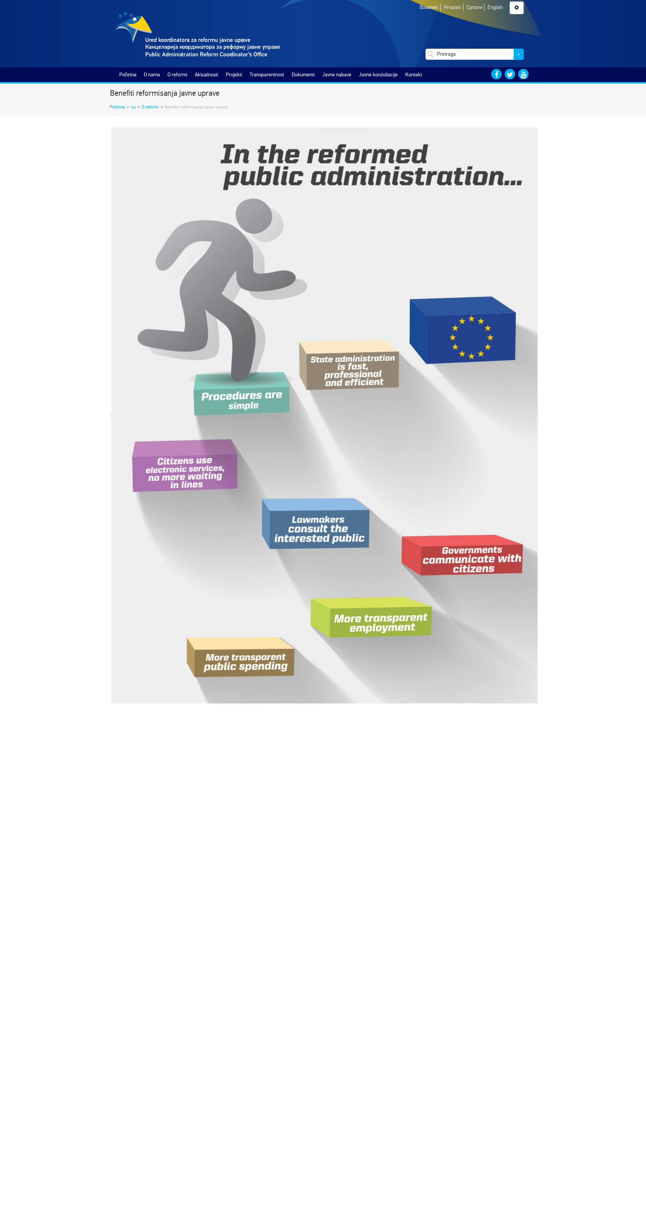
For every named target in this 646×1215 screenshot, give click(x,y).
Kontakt (413, 74)
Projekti (234, 74)
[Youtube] (523, 74)
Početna (127, 74)
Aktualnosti (206, 74)
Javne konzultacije (378, 74)
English (495, 7)
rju (133, 107)
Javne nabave (336, 74)
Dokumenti (303, 74)
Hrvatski (452, 7)
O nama (152, 74)
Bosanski (429, 7)
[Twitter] (510, 74)
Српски (474, 7)
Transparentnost (267, 74)
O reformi (177, 74)
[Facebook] (496, 74)
